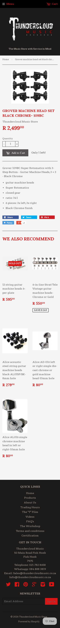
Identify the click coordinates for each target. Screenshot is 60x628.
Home (5, 59)
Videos (30, 516)
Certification (30, 535)
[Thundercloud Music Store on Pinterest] (25, 585)
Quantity (7, 138)
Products (30, 497)
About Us (30, 502)
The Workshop (30, 526)
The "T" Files (30, 511)
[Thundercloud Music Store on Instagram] (42, 585)
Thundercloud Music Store (33, 617)
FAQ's (30, 521)
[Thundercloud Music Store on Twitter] (8, 585)
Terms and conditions (30, 530)
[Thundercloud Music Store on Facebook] (17, 585)
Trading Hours (30, 507)
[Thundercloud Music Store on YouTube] (51, 585)
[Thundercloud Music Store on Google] (34, 585)
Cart (54, 3)
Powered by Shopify (29, 621)
